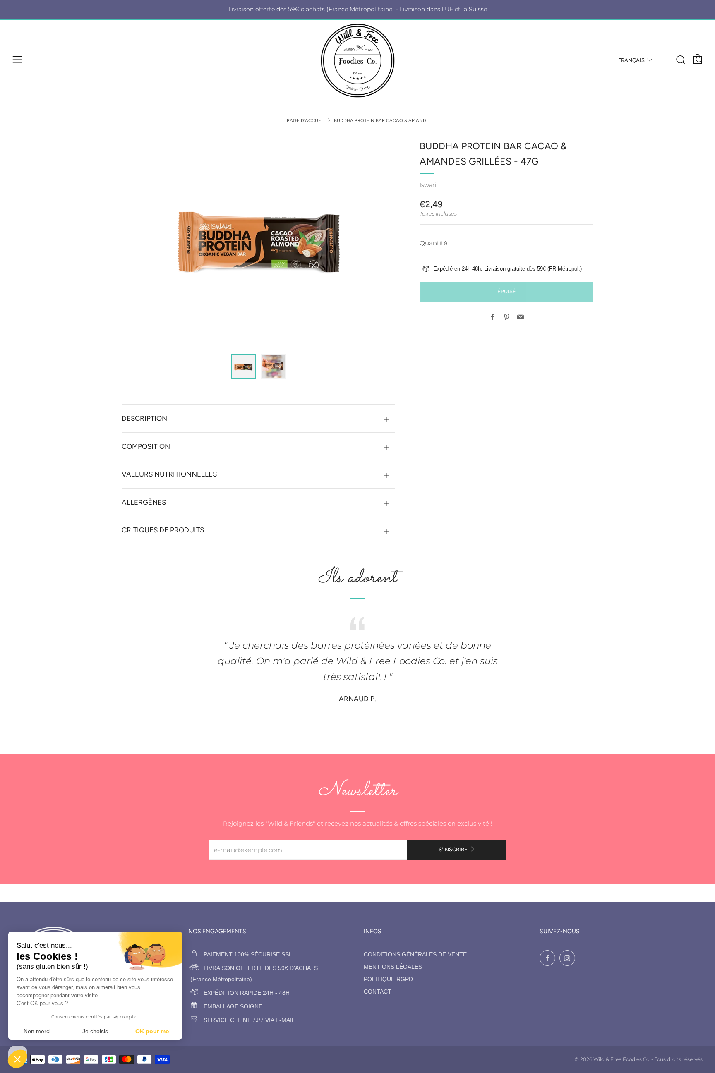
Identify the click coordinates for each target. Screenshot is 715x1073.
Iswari (428, 185)
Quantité (433, 243)
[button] (243, 366)
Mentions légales (393, 967)
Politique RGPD (388, 979)
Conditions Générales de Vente (415, 954)
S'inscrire (453, 849)
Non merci (37, 1031)
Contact (377, 992)
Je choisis (95, 1031)
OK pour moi (153, 1031)
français (631, 60)
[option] (258, 242)
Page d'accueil (306, 120)
